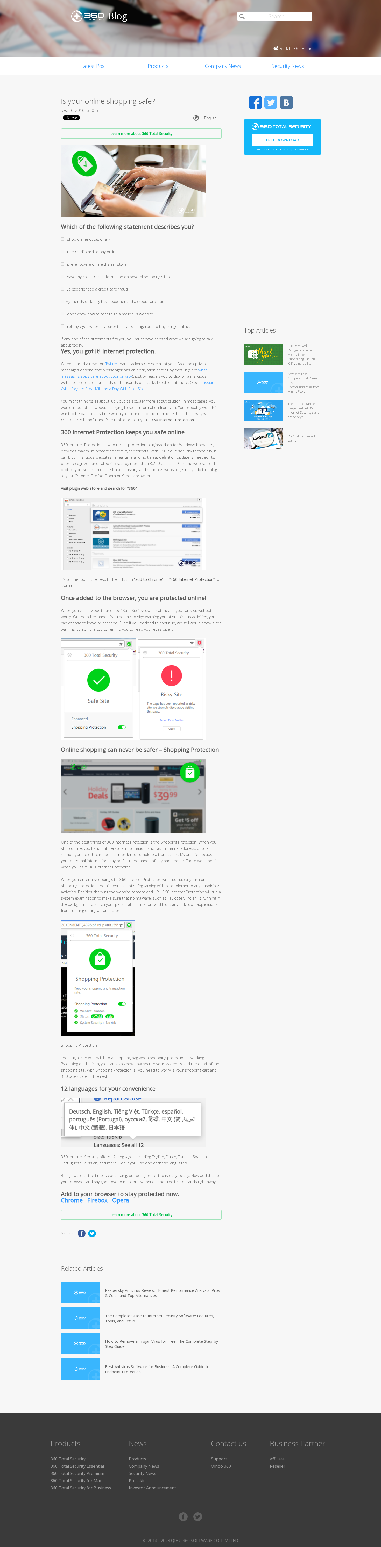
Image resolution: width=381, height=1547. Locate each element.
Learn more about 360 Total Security (141, 133)
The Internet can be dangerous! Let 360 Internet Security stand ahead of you (304, 410)
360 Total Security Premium (77, 1473)
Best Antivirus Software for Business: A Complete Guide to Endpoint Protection (157, 1369)
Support (219, 1459)
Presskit (137, 1480)
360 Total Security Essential (77, 1466)
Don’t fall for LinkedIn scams (302, 438)
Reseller (277, 1466)
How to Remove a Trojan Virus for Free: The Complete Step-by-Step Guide (162, 1343)
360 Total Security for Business (81, 1488)
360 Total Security (68, 1459)
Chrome (72, 1200)
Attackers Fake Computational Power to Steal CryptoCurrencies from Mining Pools (304, 383)
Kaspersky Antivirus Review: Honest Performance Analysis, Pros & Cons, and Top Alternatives (162, 1293)
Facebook (255, 102)
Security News (288, 66)
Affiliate (277, 1459)
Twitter (111, 363)
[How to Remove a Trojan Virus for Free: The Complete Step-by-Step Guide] (80, 1343)
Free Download (282, 139)
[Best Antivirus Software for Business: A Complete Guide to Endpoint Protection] (80, 1369)
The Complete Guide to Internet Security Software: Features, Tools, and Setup (159, 1318)
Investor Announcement (152, 1488)
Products (158, 66)
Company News (223, 66)
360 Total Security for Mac (76, 1480)
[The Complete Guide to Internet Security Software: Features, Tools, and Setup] (80, 1318)
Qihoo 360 (221, 1466)
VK (286, 102)
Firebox (97, 1200)
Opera (120, 1200)
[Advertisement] (282, 243)
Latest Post (93, 66)
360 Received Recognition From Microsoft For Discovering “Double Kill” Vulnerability (302, 355)
